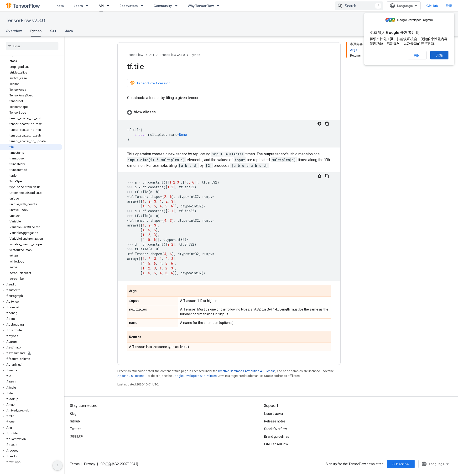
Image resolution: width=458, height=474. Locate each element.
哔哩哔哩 (76, 436)
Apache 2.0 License (130, 376)
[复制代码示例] (327, 123)
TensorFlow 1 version (153, 83)
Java (69, 31)
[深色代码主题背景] (319, 123)
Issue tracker (273, 414)
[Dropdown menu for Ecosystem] (143, 5)
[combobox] (359, 5)
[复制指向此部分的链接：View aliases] (160, 112)
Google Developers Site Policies (194, 376)
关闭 (417, 55)
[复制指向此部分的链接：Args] (141, 291)
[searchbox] (32, 46)
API (101, 6)
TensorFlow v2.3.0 (25, 21)
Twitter (75, 429)
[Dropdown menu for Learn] (88, 5)
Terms (75, 464)
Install (60, 6)
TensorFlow (135, 55)
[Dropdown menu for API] (109, 5)
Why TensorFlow (201, 6)
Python (36, 31)
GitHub (432, 6)
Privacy (89, 464)
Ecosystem (129, 6)
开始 (439, 55)
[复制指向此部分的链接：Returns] (146, 337)
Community (162, 6)
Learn (78, 6)
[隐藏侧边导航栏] (57, 465)
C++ (53, 31)
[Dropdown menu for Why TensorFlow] (219, 5)
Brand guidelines (276, 436)
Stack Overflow (275, 429)
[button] (31, 284)
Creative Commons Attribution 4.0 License (247, 371)
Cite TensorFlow (276, 444)
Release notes (275, 421)
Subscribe (400, 464)
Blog (73, 414)
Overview (14, 31)
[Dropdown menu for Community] (177, 5)
